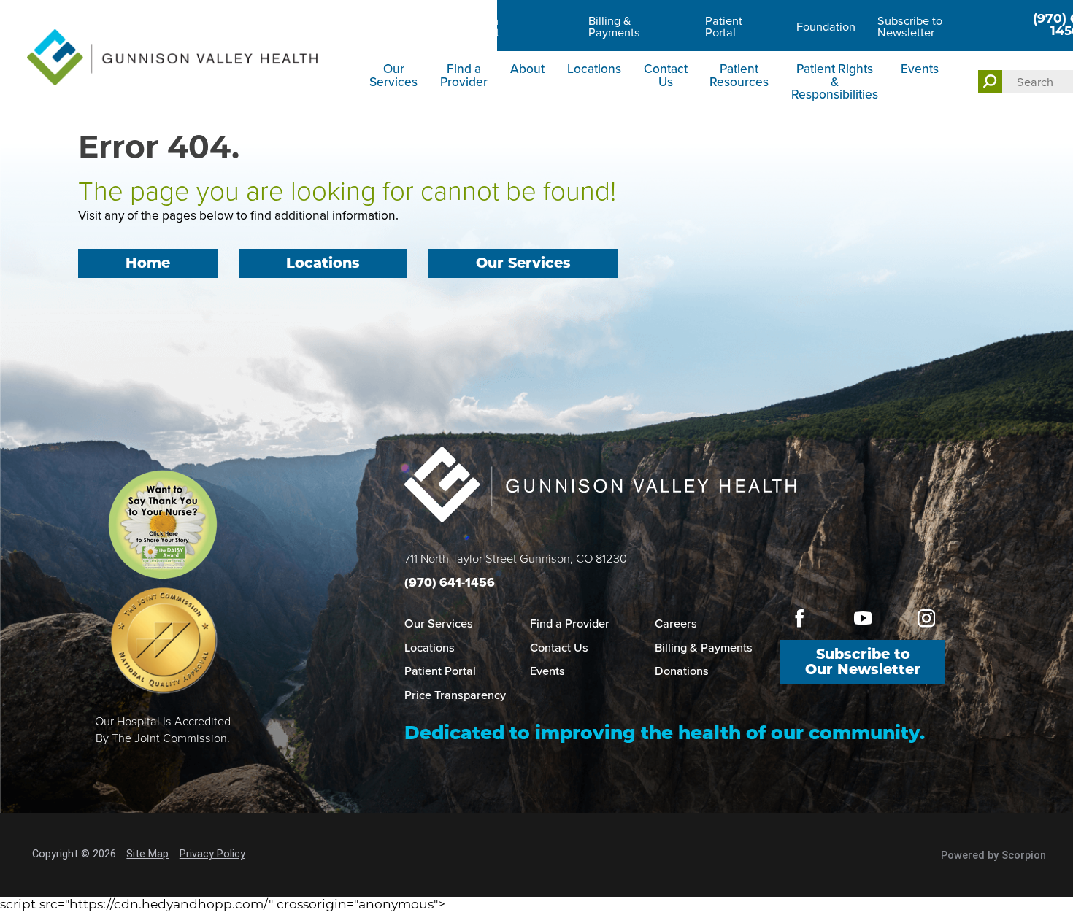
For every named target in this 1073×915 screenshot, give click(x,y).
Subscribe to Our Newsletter (862, 663)
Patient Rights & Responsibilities (834, 81)
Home (148, 264)
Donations (682, 670)
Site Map (147, 854)
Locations (594, 68)
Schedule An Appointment (465, 26)
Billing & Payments (614, 26)
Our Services (393, 74)
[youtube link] (863, 619)
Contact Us (666, 74)
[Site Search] (990, 81)
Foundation (825, 26)
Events (920, 68)
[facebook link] (799, 619)
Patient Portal (723, 26)
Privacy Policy (212, 854)
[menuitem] (395, 82)
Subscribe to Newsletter (909, 26)
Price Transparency (455, 694)
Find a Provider (464, 74)
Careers (389, 26)
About (527, 68)
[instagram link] (926, 619)
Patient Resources (739, 74)
